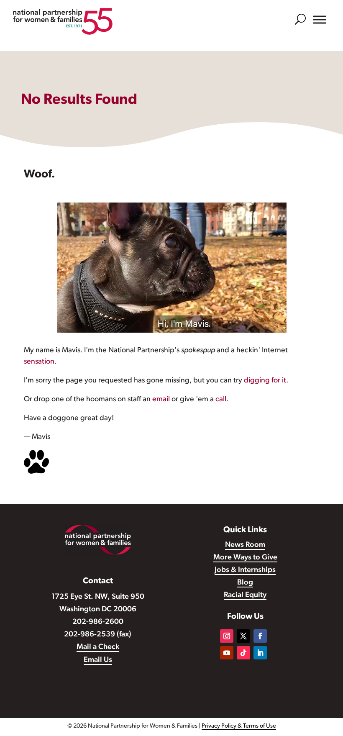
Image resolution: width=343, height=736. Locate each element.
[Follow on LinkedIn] (260, 652)
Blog (245, 583)
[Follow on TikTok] (243, 652)
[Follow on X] (243, 636)
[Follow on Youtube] (226, 652)
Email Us (98, 660)
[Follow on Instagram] (226, 636)
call (220, 399)
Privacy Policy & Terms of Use (239, 726)
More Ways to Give (245, 558)
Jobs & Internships (245, 570)
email (161, 399)
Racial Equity (245, 595)
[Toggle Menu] (319, 19)
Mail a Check (98, 647)
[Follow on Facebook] (260, 636)
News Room (245, 545)
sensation (39, 362)
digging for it (265, 381)
